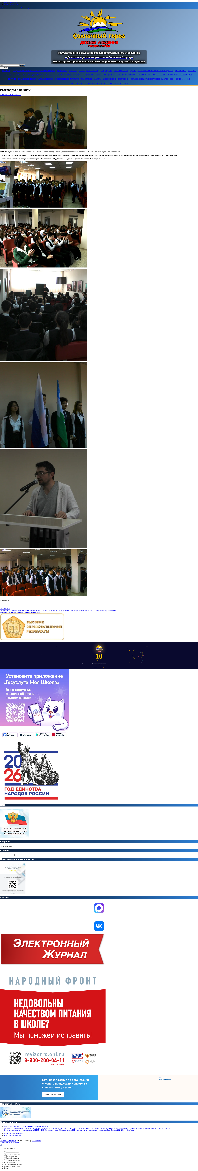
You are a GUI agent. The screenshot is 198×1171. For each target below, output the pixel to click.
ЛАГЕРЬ (97, 79)
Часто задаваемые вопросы (13, 1133)
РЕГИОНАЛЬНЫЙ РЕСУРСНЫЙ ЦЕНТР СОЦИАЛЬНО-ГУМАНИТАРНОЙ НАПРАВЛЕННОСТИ (43, 75)
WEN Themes (36, 1141)
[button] (1, 1145)
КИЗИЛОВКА (180, 71)
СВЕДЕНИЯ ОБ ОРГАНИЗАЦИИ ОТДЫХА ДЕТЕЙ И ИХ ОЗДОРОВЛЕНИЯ (99, 83)
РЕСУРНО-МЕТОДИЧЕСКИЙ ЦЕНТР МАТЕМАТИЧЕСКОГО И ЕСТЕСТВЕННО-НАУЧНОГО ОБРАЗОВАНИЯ (50, 79)
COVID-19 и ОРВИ (183, 79)
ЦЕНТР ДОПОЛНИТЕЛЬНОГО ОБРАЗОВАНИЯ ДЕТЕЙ (151, 71)
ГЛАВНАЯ (6, 71)
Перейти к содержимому (10, 1142)
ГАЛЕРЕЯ (73, 71)
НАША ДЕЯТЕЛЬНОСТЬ (88, 71)
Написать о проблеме (53, 1094)
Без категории (5, 609)
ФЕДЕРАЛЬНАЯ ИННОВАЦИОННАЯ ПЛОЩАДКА (172, 75)
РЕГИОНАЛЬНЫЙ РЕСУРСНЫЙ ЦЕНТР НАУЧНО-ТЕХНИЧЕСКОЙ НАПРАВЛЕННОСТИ (116, 75)
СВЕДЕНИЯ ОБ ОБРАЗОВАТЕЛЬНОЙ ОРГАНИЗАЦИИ (34, 71)
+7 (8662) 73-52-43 (10, 2)
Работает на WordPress (8, 1141)
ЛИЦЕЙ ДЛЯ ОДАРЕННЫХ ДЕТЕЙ (114, 71)
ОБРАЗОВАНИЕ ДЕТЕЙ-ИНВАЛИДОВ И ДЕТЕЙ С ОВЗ (152, 79)
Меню (5, 67)
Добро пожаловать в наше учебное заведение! (16, 8)
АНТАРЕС (192, 71)
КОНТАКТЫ (62, 71)
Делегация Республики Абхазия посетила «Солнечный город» (26, 1126)
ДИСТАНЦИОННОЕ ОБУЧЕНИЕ (115, 79)
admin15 (18, 95)
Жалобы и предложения (12, 1135)
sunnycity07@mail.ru (11, 4)
